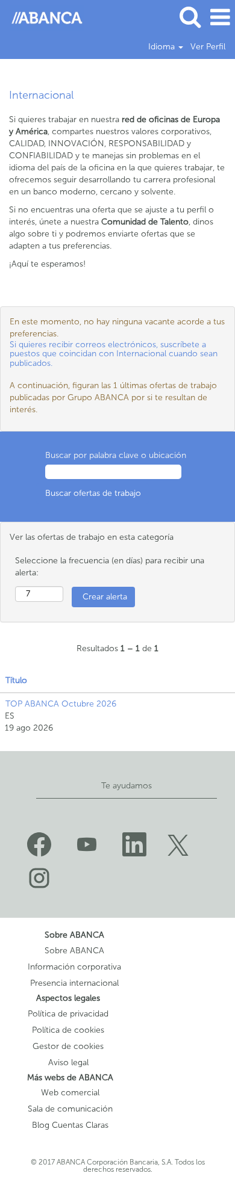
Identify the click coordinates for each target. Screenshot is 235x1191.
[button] (220, 17)
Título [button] (16, 680)
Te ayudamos (126, 786)
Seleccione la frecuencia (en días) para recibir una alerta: (109, 566)
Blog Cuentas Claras (70, 1125)
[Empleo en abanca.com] (42, 17)
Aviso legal (68, 1063)
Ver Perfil (207, 47)
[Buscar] (190, 16)
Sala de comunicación (70, 1109)
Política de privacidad (68, 1014)
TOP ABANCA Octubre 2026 (60, 704)
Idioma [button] (162, 47)
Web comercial (70, 1093)
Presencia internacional (74, 983)
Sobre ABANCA (74, 951)
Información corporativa (74, 967)
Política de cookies (68, 1030)
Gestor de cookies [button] (68, 1046)
